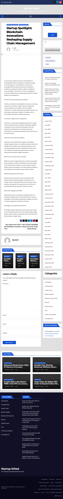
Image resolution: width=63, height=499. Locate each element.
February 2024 (49, 242)
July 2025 (47, 173)
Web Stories (36, 492)
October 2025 (48, 161)
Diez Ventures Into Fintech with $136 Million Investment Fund (12, 227)
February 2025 (49, 194)
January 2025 (48, 198)
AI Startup (48, 57)
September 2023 (49, 263)
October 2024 (48, 210)
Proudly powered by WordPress (8, 486)
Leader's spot (48, 290)
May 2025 (47, 182)
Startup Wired (31, 8)
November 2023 (49, 255)
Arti (15, 48)
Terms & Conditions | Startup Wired (54, 492)
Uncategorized (49, 318)
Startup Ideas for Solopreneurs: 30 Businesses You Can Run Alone (30, 445)
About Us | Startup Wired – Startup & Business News (50, 489)
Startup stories (49, 306)
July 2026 (47, 125)
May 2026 (47, 133)
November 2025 (49, 157)
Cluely (47, 64)
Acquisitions (48, 282)
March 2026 (48, 141)
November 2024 (49, 206)
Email (5, 324)
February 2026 (49, 145)
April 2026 (48, 137)
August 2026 (48, 121)
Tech (46, 310)
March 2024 (48, 238)
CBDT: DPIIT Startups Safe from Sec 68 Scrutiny (52, 333)
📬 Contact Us (58, 495)
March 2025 (48, 190)
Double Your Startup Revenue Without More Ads (44, 367)
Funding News (49, 286)
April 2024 (48, 234)
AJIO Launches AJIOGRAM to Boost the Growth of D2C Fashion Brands (30, 227)
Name (5, 315)
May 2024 (47, 230)
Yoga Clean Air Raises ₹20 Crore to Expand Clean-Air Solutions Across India (52, 99)
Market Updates (49, 294)
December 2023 (49, 250)
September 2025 (49, 165)
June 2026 (48, 129)
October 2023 (48, 259)
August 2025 (48, 169)
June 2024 (48, 226)
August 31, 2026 (9, 369)
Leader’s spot (59, 479)
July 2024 (47, 222)
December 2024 (49, 202)
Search (46, 24)
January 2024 (48, 246)
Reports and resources (12, 24)
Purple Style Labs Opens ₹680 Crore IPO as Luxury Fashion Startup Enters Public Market (30, 413)
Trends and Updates (23, 24)
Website (5, 333)
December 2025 (49, 153)
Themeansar (4, 488)
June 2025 (48, 178)
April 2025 (48, 186)
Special (47, 302)
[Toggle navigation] (30, 16)
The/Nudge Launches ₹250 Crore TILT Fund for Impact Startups (52, 107)
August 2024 (48, 218)
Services (43, 492)
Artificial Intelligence (50, 60)
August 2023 (48, 267)
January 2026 (48, 149)
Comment (6, 283)
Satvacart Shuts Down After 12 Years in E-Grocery (16, 366)
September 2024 (49, 214)
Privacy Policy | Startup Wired (55, 485)
